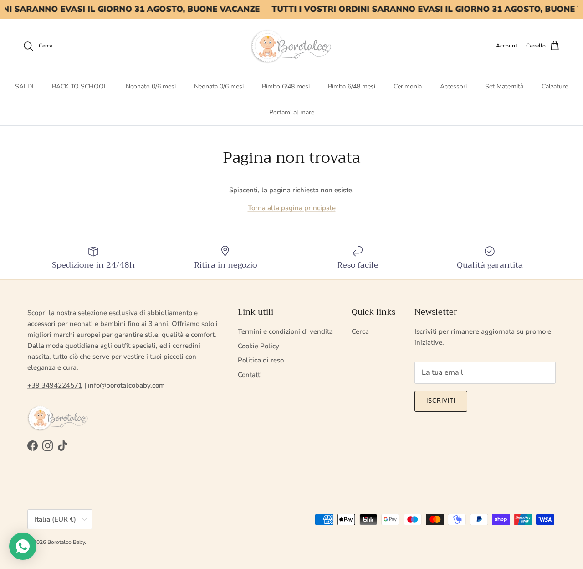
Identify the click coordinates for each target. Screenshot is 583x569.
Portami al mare (291, 112)
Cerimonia (408, 86)
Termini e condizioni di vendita (285, 331)
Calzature (555, 86)
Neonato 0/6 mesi (151, 86)
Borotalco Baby (66, 542)
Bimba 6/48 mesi (351, 86)
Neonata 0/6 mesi (219, 86)
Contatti (250, 374)
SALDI (24, 86)
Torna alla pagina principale (292, 207)
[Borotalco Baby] (291, 46)
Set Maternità (504, 86)
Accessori (453, 86)
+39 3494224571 (54, 385)
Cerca (360, 331)
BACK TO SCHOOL (79, 86)
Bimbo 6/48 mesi (286, 86)
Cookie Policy (258, 346)
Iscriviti (440, 401)
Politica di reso (261, 360)
